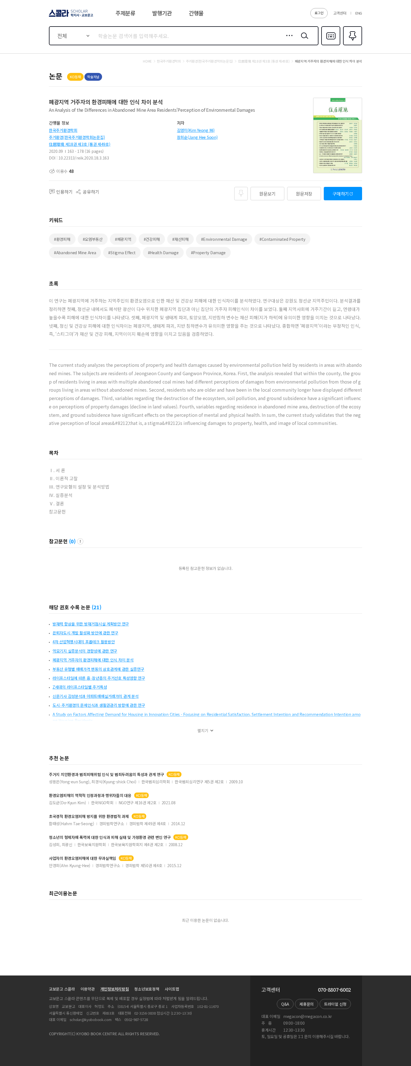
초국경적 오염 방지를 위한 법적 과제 (89, 816)
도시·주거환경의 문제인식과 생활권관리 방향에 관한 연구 (99, 705)
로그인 (319, 12)
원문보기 (267, 193)
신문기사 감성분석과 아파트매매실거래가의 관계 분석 (95, 696)
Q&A (285, 1004)
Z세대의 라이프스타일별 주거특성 (80, 687)
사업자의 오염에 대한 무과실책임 (82, 858)
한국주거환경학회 (63, 130)
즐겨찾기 (352, 44)
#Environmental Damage (224, 239)
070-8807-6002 (334, 990)
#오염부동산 (93, 239)
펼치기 (202, 730)
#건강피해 (152, 239)
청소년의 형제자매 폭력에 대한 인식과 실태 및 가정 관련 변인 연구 (110, 837)
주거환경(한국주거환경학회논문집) (77, 137)
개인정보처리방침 (114, 989)
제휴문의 (306, 1004)
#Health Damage (163, 252)
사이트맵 (172, 989)
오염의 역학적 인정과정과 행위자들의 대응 (90, 795)
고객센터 (339, 13)
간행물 (196, 13)
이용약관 (88, 989)
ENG (358, 13)
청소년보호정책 (146, 989)
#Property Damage (208, 252)
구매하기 (340, 193)
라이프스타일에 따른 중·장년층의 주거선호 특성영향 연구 (99, 678)
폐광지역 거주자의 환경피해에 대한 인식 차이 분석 (93, 660)
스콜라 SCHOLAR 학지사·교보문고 (70, 16)
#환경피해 (62, 239)
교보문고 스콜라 (62, 989)
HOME (147, 61)
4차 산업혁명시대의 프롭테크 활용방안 (84, 641)
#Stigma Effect (121, 252)
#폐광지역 (123, 239)
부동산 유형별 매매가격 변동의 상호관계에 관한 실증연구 (98, 669)
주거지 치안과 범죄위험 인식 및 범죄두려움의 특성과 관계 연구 (106, 774)
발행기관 (162, 13)
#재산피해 (180, 239)
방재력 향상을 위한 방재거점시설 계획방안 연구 (91, 624)
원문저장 (304, 193)
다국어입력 (331, 44)
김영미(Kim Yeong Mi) (196, 130)
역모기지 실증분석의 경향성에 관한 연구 (85, 651)
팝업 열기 (80, 541)
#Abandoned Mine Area (75, 252)
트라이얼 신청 (335, 1004)
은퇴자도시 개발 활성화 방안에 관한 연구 (85, 633)
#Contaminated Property (282, 239)
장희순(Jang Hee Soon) (197, 137)
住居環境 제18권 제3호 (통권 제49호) (79, 144)
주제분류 (125, 13)
